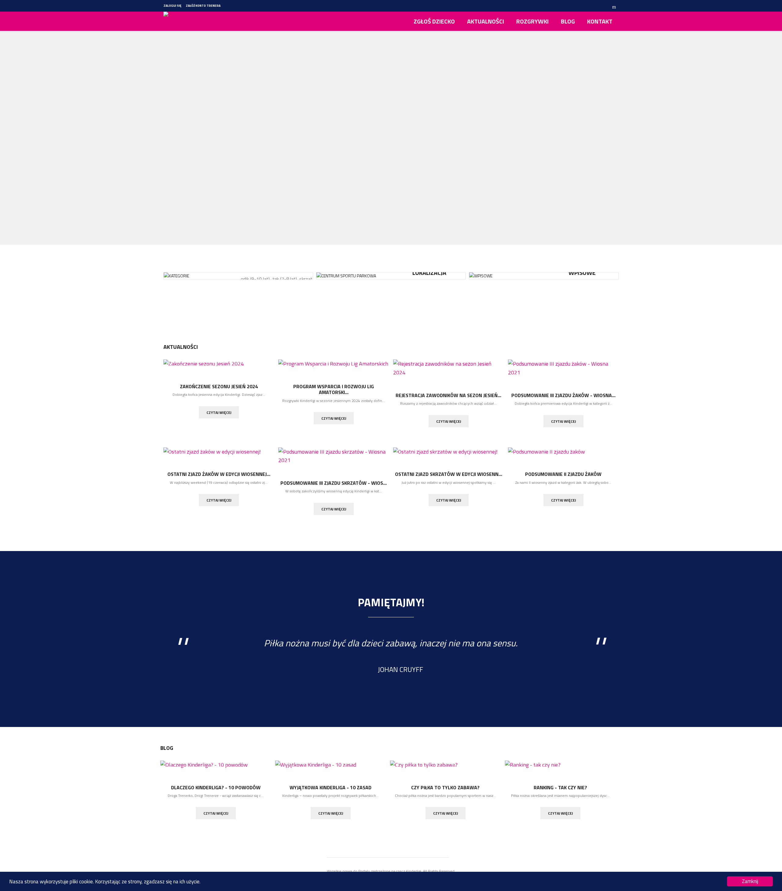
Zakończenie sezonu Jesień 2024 (219, 386)
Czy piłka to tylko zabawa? (445, 787)
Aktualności (485, 21)
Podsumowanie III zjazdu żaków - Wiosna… (563, 395)
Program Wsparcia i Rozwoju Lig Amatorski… (333, 389)
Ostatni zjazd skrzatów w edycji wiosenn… (448, 474)
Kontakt (599, 21)
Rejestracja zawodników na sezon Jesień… (448, 395)
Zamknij (750, 881)
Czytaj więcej (218, 412)
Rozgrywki (532, 21)
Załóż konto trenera (203, 5)
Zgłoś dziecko (434, 21)
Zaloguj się (172, 5)
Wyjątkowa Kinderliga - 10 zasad (330, 787)
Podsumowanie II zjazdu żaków (563, 474)
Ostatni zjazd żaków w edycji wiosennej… (218, 474)
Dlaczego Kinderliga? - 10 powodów (216, 787)
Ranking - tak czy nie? (560, 787)
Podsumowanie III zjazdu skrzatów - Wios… (333, 483)
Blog (568, 21)
